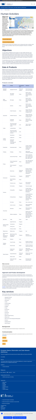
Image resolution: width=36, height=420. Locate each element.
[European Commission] (7, 3)
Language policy (3, 405)
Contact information (6, 366)
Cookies (2, 406)
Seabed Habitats (5, 389)
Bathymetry (4, 382)
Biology (4, 383)
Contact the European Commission (8, 399)
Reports (4, 337)
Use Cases (5, 340)
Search (32, 4)
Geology (4, 385)
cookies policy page (18, 413)
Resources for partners (6, 403)
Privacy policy (3, 407)
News (4, 343)
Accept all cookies (7, 417)
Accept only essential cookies (19, 417)
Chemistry (4, 384)
